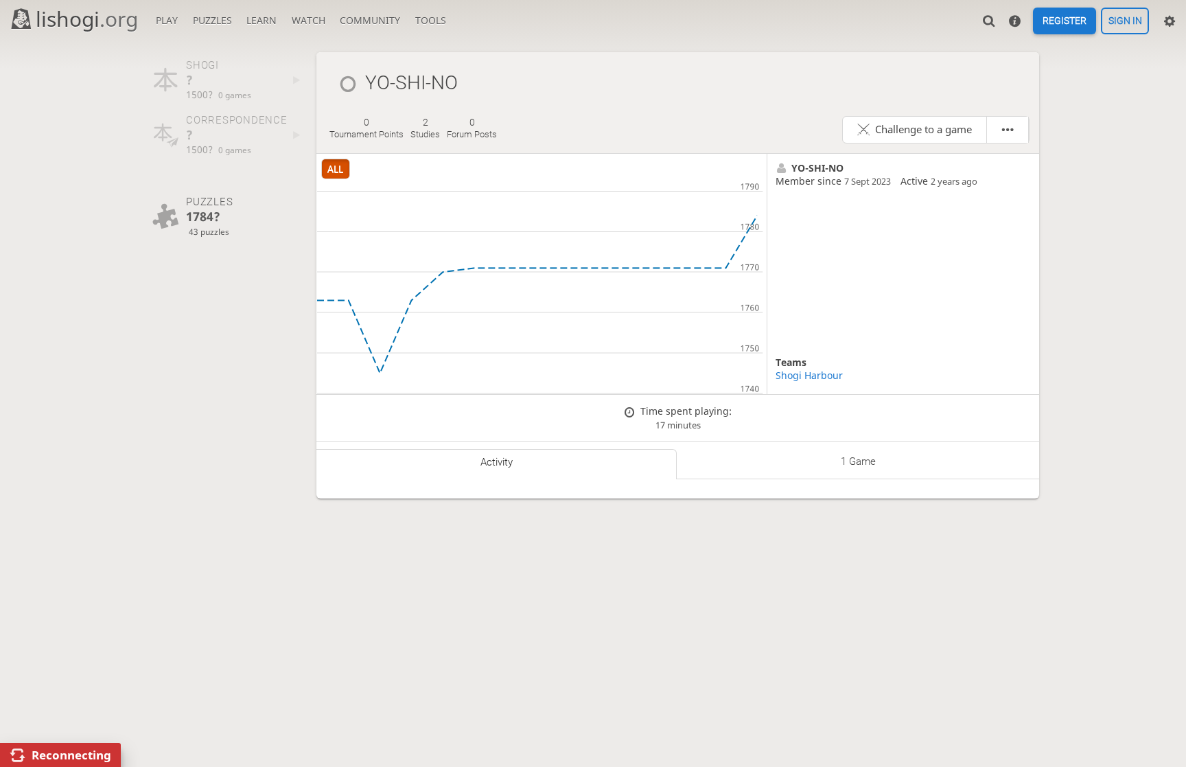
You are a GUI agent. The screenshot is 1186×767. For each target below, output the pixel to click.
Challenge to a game (923, 129)
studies (425, 128)
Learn (261, 20)
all (335, 168)
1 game (858, 461)
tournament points (366, 128)
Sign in (1125, 21)
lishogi (87, 19)
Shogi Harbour (809, 375)
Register (1064, 21)
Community (370, 20)
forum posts (472, 128)
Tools (430, 20)
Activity (496, 462)
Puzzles (212, 20)
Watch (308, 20)
